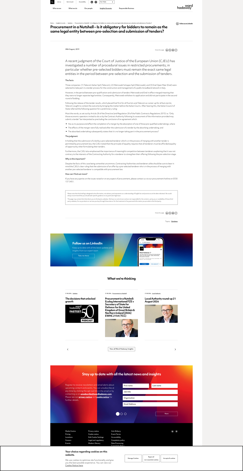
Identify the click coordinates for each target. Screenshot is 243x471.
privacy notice (85, 397)
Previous (67, 349)
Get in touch (70, 2)
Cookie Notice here (74, 466)
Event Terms (116, 434)
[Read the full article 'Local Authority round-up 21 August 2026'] (161, 314)
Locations (69, 437)
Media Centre (70, 431)
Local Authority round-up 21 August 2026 (160, 300)
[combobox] (106, 2)
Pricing (67, 434)
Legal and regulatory (96, 440)
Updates (70, 23)
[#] (52, 2)
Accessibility (82, 2)
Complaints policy (118, 440)
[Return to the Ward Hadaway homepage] (185, 7)
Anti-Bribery (116, 431)
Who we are (57, 8)
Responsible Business (126, 8)
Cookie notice (93, 434)
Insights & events (106, 8)
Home (52, 23)
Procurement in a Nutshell (119, 294)
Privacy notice (93, 431)
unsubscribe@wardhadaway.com (96, 394)
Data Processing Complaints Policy (118, 445)
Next (175, 349)
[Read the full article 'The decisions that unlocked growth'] (81, 314)
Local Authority (156, 294)
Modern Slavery (94, 443)
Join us (59, 2)
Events (68, 443)
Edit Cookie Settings (96, 437)
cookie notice (102, 397)
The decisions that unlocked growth (80, 300)
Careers (68, 440)
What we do (73, 8)
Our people (88, 8)
